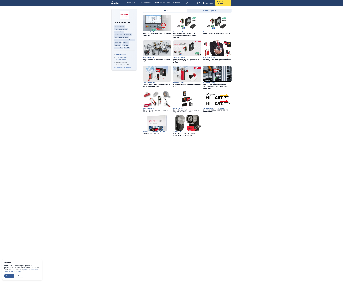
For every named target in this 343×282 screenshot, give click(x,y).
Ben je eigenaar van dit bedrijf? (122, 67)
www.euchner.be (121, 54)
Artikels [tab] (165, 11)
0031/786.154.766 (121, 60)
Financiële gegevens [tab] (209, 11)
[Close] (39, 262)
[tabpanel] (187, 75)
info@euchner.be (121, 57)
